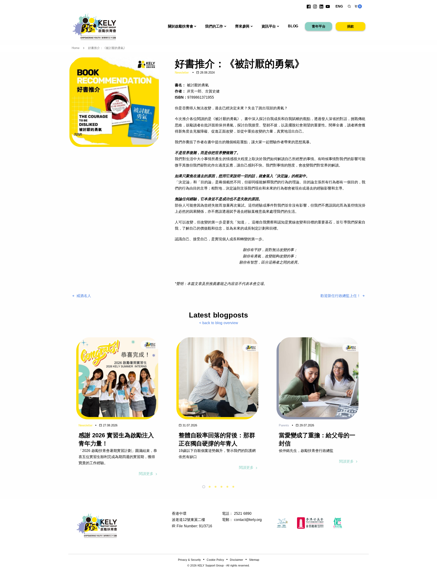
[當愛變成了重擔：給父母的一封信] (318, 377)
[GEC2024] (338, 523)
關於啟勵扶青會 (180, 26)
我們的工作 (214, 26)
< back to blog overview (218, 323)
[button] (349, 6)
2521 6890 (243, 513)
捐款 (350, 26)
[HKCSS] (282, 523)
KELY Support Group (211, 565)
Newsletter (182, 72)
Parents (284, 425)
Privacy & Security (189, 559)
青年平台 (318, 26)
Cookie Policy (215, 559)
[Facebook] (308, 6)
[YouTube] (327, 6)
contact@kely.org (248, 520)
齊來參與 (242, 26)
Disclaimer (236, 559)
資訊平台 (269, 26)
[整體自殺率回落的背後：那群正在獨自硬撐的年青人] (218, 377)
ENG (339, 6)
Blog (293, 26)
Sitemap (254, 559)
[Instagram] (315, 6)
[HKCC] (310, 523)
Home (75, 48)
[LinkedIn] (321, 6)
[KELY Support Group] (94, 26)
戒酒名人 (83, 296)
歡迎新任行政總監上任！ (341, 296)
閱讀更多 (147, 474)
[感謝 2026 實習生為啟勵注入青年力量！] (118, 377)
